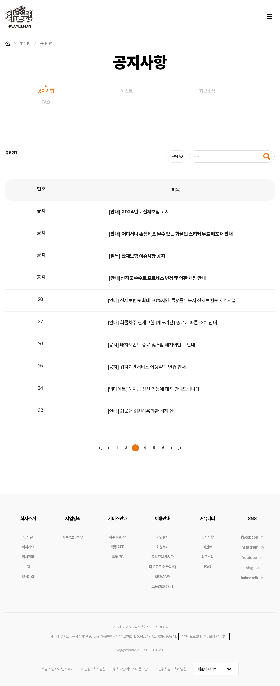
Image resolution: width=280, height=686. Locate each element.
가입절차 (162, 537)
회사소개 (28, 518)
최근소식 (207, 91)
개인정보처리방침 (93, 669)
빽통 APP (117, 547)
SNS (252, 518)
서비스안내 (117, 518)
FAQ (46, 102)
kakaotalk (249, 578)
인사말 (28, 537)
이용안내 (162, 518)
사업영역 (73, 518)
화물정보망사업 (72, 537)
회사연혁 (28, 557)
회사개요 (28, 547)
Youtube (249, 557)
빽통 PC (117, 557)
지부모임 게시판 (162, 557)
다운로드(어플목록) (162, 567)
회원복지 (162, 547)
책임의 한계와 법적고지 (57, 669)
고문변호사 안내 (162, 586)
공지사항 (45, 91)
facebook (249, 537)
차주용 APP (117, 537)
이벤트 (126, 91)
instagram (249, 547)
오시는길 (28, 576)
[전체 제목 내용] (221, 156)
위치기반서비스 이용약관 (130, 669)
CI (28, 567)
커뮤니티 (207, 518)
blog (249, 568)
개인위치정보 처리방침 (170, 669)
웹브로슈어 (162, 576)
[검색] (266, 156)
